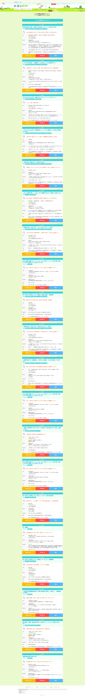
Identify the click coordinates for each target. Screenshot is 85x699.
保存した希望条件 (29, 9)
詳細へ (56, 55)
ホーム (35, 15)
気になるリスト (19, 9)
